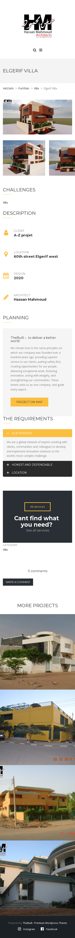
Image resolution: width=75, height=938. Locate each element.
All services (37, 506)
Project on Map (29, 402)
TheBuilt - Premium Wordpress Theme (45, 923)
